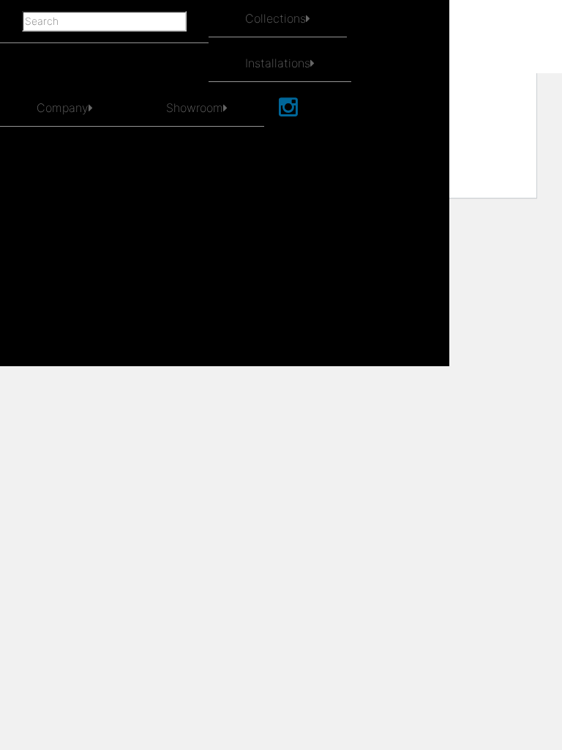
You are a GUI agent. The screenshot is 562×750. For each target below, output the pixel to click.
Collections (275, 18)
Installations (277, 63)
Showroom (194, 107)
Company (63, 107)
